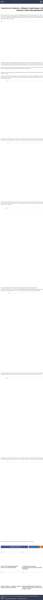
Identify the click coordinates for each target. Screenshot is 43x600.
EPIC (2, 2)
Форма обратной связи (22, 598)
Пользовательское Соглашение (11, 598)
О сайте (2, 598)
